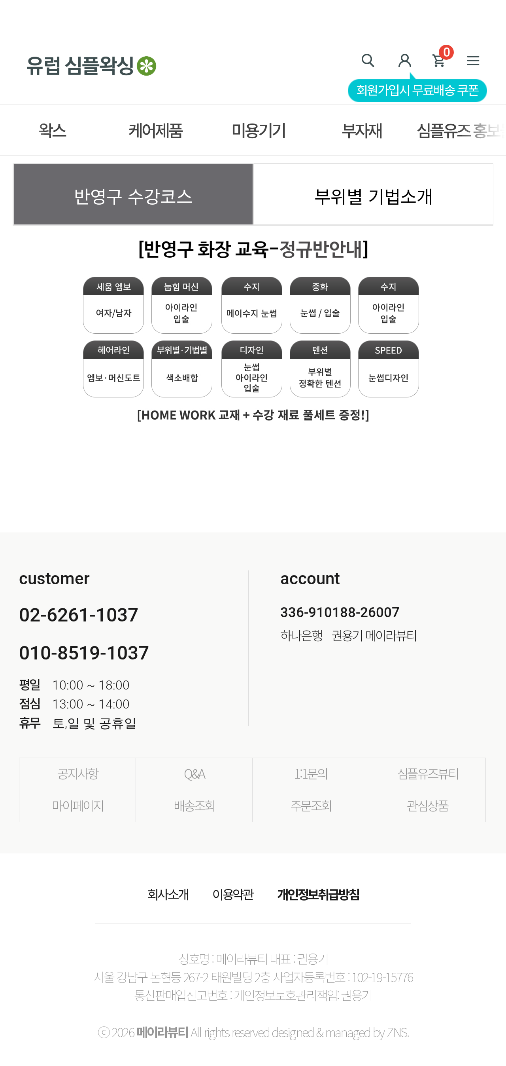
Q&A (194, 773)
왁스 (51, 130)
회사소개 (167, 894)
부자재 (362, 130)
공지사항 (77, 773)
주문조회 (310, 805)
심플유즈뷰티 (427, 773)
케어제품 (154, 130)
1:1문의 (310, 773)
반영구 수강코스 (133, 196)
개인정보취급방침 (318, 894)
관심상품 (427, 805)
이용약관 (232, 894)
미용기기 (258, 130)
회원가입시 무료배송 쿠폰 (417, 89)
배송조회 (194, 805)
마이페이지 (77, 805)
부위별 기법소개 (373, 196)
